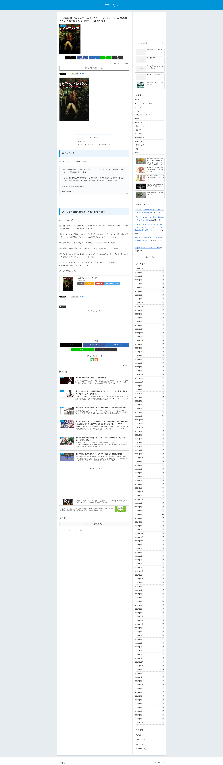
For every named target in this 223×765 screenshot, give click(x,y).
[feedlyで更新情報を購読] (92, 359)
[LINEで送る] (75, 74)
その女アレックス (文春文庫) (87, 278)
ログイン (139, 735)
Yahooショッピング (112, 283)
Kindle (81, 283)
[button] (117, 57)
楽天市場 (99, 283)
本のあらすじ (84, 141)
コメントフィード (142, 744)
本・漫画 (63, 306)
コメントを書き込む (94, 524)
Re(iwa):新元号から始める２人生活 (147, 248)
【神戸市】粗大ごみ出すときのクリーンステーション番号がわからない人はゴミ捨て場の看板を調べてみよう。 (149, 227)
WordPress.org (141, 748)
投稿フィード (140, 739)
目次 (91, 137)
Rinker (84, 280)
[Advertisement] (94, 128)
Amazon (89, 283)
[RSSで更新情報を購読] (96, 359)
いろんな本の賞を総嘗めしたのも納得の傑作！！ (95, 144)
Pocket (82, 74)
